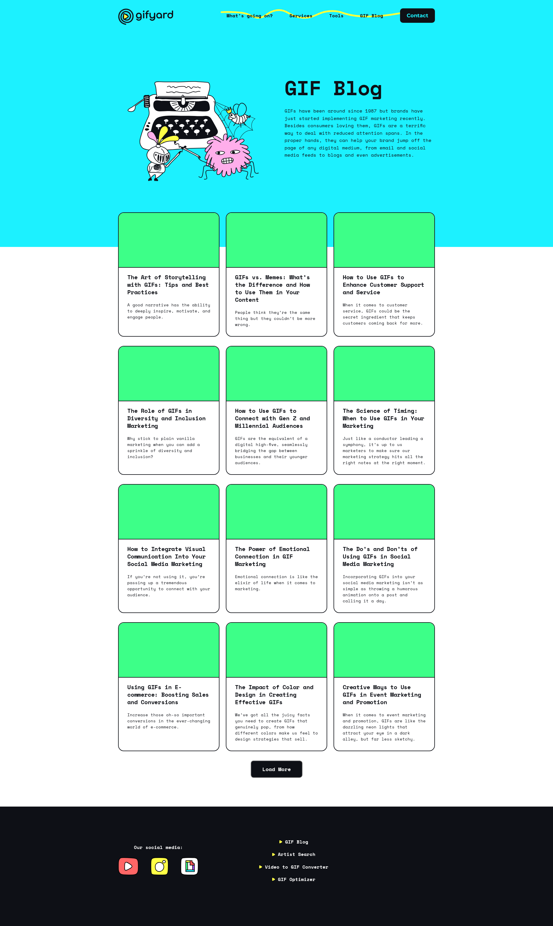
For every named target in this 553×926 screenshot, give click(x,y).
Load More (276, 769)
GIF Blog (296, 842)
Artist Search (296, 854)
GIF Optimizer (296, 879)
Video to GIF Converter (296, 867)
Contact (417, 15)
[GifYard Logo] (145, 15)
